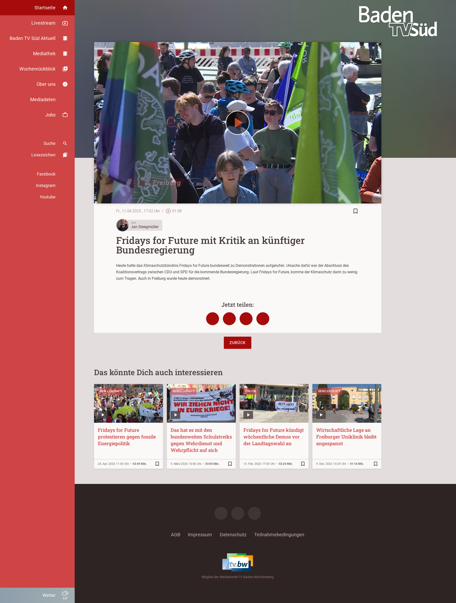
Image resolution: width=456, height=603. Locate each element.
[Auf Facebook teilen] (212, 318)
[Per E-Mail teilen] (262, 318)
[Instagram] (237, 513)
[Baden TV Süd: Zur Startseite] (398, 21)
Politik (250, 391)
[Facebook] (220, 513)
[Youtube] (254, 513)
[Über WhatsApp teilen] (246, 318)
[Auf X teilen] (229, 318)
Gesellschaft (111, 391)
